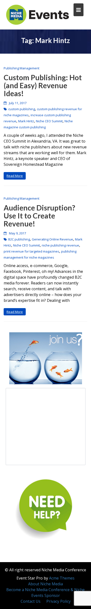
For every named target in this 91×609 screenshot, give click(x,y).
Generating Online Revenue (52, 239)
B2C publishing (19, 239)
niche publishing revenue (60, 245)
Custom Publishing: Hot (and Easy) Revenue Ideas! (43, 85)
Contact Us (31, 601)
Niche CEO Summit (49, 121)
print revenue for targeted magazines (31, 251)
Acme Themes (61, 578)
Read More (15, 176)
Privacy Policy (58, 601)
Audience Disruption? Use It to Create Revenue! (39, 215)
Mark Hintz (26, 121)
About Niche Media (45, 584)
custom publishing (21, 109)
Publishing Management (21, 68)
